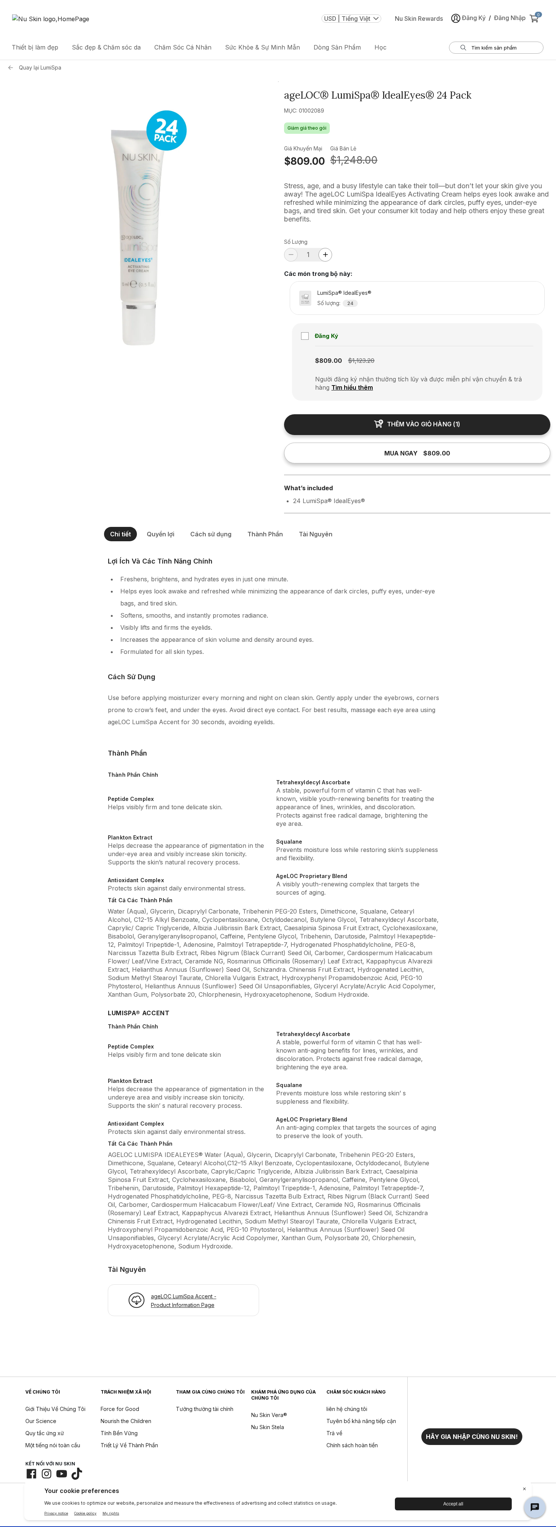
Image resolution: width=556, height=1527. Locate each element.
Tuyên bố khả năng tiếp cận (361, 1421)
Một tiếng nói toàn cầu (52, 1445)
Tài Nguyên (315, 534)
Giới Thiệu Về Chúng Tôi (55, 1409)
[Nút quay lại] (12, 67)
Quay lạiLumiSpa (40, 67)
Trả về (334, 1433)
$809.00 (304, 161)
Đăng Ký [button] (474, 18)
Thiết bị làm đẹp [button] (35, 47)
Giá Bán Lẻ (343, 148)
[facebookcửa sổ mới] (31, 1474)
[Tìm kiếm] (463, 47)
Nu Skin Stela (267, 1427)
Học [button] (380, 47)
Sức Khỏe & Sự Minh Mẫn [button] (262, 47)
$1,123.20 (361, 360)
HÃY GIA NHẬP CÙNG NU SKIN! (472, 1436)
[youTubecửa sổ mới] (62, 1474)
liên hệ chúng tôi (346, 1409)
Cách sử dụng (210, 534)
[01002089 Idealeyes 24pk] (139, 214)
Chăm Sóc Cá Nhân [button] (182, 47)
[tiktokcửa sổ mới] (77, 1474)
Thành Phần (265, 534)
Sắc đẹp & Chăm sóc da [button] (106, 47)
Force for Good (120, 1409)
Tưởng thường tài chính (204, 1409)
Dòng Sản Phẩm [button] (337, 47)
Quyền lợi (160, 534)
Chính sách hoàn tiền (352, 1445)
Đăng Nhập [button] (510, 18)
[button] (471, 1436)
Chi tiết (120, 534)
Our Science (40, 1421)
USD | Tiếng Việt (347, 18)
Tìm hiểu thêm (352, 387)
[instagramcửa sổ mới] (46, 1474)
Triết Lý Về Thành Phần (129, 1445)
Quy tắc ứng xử (44, 1433)
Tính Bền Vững (119, 1433)
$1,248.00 (353, 160)
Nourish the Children (126, 1421)
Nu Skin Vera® (269, 1415)
